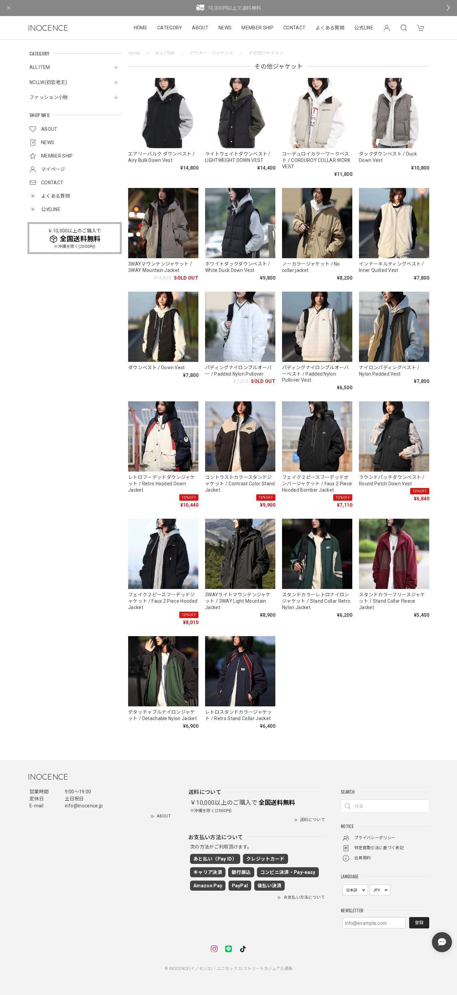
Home (134, 53)
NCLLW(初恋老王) (48, 82)
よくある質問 (329, 27)
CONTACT (294, 27)
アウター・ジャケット (211, 53)
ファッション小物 (48, 97)
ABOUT (200, 27)
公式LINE (363, 27)
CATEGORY (169, 27)
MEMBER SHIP (257, 27)
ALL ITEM (39, 67)
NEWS (225, 27)
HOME (140, 27)
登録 (419, 922)
